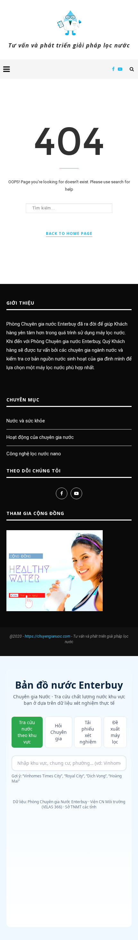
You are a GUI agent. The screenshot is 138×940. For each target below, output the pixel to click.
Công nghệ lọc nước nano (33, 454)
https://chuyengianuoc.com (47, 636)
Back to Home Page (69, 233)
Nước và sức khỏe (25, 421)
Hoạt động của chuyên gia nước (40, 437)
